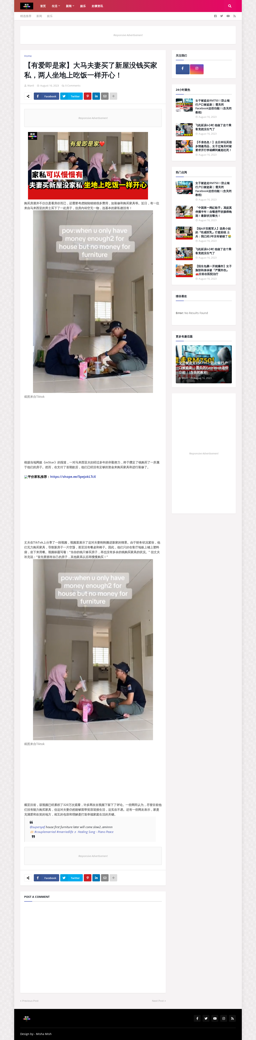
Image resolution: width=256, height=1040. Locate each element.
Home (28, 56)
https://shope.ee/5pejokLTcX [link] (73, 476)
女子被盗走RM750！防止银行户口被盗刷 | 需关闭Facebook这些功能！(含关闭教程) (213, 106)
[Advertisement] (93, 432)
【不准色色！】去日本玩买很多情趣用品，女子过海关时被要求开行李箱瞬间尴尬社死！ (213, 146)
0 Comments (72, 85)
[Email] (105, 96)
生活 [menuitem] (54, 6)
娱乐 (50, 16)
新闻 (39, 16)
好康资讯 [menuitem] (97, 6)
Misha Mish (44, 1034)
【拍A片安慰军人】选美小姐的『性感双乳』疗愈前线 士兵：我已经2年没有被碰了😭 (213, 232)
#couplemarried (45, 832)
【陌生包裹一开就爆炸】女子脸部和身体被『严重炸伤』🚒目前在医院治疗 (213, 270)
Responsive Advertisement (128, 35)
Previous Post (30, 1001)
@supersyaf (37, 827)
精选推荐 (25, 16)
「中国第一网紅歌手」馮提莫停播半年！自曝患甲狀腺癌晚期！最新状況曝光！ (213, 211)
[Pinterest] (87, 96)
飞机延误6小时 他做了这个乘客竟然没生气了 (213, 127)
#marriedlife (65, 832)
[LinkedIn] (96, 96)
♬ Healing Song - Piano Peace (93, 832)
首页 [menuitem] (43, 6)
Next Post (158, 1001)
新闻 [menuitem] (69, 6)
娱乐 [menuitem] (83, 6)
